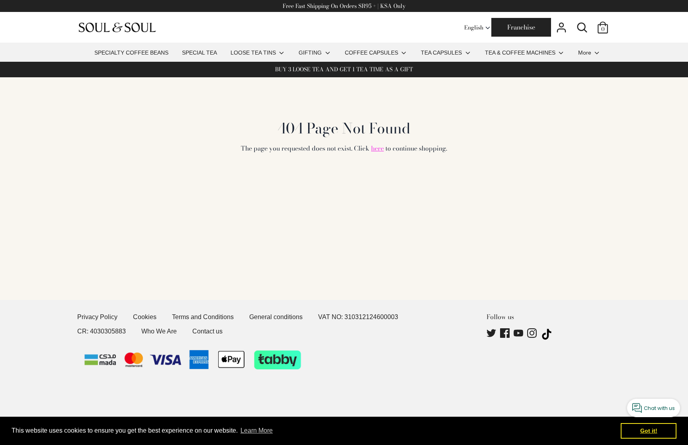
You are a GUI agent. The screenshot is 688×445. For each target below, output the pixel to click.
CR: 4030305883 (101, 331)
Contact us (207, 331)
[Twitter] (492, 334)
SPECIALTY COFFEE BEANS (131, 52)
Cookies (144, 317)
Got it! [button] (648, 430)
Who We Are (159, 331)
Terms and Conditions (203, 317)
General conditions (276, 317)
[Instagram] (532, 334)
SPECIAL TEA (199, 52)
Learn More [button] (256, 430)
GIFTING (311, 52)
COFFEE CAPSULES (372, 52)
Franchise (521, 27)
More (585, 52)
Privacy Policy (97, 317)
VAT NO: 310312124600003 (358, 317)
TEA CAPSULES (442, 52)
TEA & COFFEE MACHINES (521, 52)
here (377, 148)
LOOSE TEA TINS (254, 52)
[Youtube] (519, 334)
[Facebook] (505, 334)
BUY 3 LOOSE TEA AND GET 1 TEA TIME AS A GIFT (344, 69)
